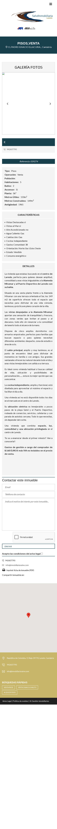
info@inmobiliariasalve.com (17, 565)
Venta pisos (8, 687)
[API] (20, 40)
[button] (28, 615)
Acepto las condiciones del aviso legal (21, 553)
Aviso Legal (7, 701)
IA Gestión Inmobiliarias (39, 701)
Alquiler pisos (9, 692)
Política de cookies (20, 701)
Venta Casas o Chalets (27, 687)
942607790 (11, 149)
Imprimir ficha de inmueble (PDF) (20, 570)
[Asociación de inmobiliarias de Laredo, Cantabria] (29, 40)
